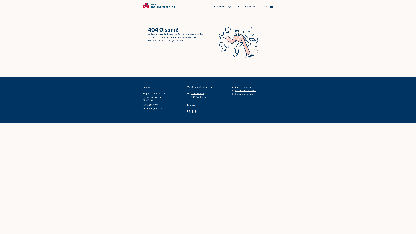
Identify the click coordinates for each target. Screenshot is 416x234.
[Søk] (265, 6)
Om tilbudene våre (247, 6)
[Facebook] (192, 112)
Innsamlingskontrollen (245, 90)
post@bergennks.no (152, 108)
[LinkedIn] (196, 112)
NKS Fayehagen (198, 97)
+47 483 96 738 (150, 105)
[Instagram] (188, 112)
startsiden (181, 40)
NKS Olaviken (197, 93)
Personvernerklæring (245, 94)
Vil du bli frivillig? (222, 6)
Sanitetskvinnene (243, 87)
